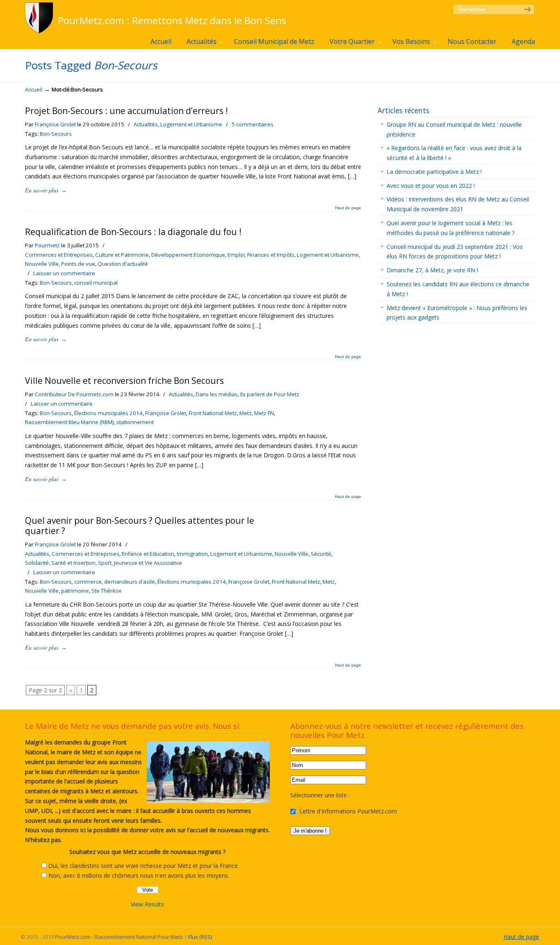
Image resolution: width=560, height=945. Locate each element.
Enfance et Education (148, 553)
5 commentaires (252, 124)
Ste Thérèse (106, 590)
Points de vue (78, 263)
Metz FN (264, 413)
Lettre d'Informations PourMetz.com (347, 811)
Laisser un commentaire (64, 273)
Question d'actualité (123, 263)
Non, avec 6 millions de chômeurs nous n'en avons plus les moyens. (138, 875)
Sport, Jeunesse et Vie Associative (140, 562)
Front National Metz (213, 413)
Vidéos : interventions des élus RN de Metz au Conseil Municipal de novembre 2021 (458, 204)
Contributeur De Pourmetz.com (74, 394)
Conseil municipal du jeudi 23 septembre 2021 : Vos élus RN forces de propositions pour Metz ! (455, 251)
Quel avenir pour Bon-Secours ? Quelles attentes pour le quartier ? (139, 525)
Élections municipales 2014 (108, 413)
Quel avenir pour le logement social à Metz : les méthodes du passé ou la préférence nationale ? (450, 228)
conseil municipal (96, 282)
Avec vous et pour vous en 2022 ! (431, 185)
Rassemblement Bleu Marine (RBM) (69, 422)
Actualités (146, 124)
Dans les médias (217, 394)
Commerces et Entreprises (59, 254)
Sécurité (321, 553)
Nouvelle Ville (42, 263)
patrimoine (75, 590)
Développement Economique (188, 254)
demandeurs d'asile (129, 581)
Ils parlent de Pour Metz (269, 394)
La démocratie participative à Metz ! (434, 172)
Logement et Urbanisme (191, 124)
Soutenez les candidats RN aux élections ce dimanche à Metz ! (458, 289)
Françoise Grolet (55, 124)
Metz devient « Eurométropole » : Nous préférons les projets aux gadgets (457, 313)
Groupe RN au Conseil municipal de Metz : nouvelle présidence (454, 129)
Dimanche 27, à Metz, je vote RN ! (432, 270)
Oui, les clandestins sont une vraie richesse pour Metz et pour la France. (143, 866)
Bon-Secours (56, 133)
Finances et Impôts (270, 254)
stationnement (135, 422)
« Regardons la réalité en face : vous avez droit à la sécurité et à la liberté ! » (454, 153)
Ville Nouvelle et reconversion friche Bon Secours (124, 380)
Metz (245, 413)
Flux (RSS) (200, 937)
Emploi (236, 254)
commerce (88, 581)
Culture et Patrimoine (122, 254)
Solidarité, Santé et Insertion (60, 562)
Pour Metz (40, 17)
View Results (147, 904)
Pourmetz (47, 245)
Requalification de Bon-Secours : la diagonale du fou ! (133, 231)
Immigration (192, 553)
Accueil (33, 89)
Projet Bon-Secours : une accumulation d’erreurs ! (126, 110)
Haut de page (348, 208)
